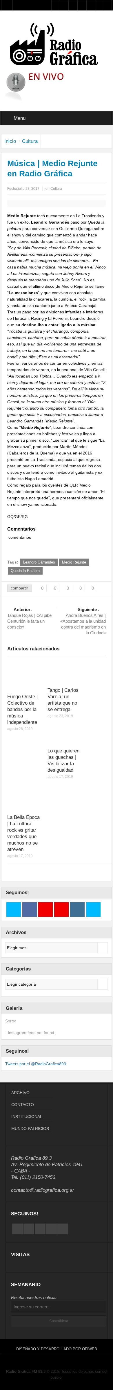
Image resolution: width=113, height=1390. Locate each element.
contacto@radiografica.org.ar (42, 1190)
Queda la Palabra (25, 570)
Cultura (30, 141)
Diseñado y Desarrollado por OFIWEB (56, 1349)
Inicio (10, 141)
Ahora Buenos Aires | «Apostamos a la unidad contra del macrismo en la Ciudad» (83, 621)
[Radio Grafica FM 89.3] (56, 45)
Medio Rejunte (74, 562)
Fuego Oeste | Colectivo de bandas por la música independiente (22, 709)
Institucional (26, 1116)
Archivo (20, 1092)
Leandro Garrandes (39, 562)
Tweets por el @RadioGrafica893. (36, 1063)
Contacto (22, 1104)
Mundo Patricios (30, 1128)
